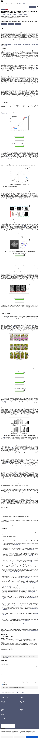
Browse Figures (11, 23)
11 (36, 68)
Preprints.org (3, 711)
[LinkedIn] (5, 636)
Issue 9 (17, 3)
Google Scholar (29, 541)
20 (12, 85)
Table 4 (13, 274)
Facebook (21, 710)
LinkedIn (21, 709)
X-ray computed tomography (17, 44)
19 (16, 80)
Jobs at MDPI (3, 702)
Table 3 (25, 226)
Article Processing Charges (5, 697)
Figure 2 (8, 156)
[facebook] (7, 636)
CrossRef (31, 551)
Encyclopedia (3, 715)
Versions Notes (18, 23)
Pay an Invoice (3, 698)
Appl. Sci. (2, 692)
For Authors (22, 697)
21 (13, 85)
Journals (3, 3)
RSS (17, 692)
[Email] (2, 636)
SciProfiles (2, 714)
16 (25, 76)
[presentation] (7, 230)
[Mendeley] (12, 636)
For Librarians (22, 701)
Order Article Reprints (32, 6)
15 (24, 76)
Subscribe (3, 728)
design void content (4, 45)
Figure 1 (2, 113)
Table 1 (19, 107)
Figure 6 (16, 317)
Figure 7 (3, 401)
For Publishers (22, 702)
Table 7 (2, 369)
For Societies (22, 703)
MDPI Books (3, 710)
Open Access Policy (4, 700)
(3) (37, 268)
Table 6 (35, 368)
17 (26, 76)
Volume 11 (12, 3)
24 (11, 198)
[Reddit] (10, 636)
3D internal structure (26, 44)
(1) (37, 233)
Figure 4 (19, 223)
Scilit (34, 551)
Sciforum (2, 709)
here (8, 657)
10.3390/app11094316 (22, 3)
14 (23, 76)
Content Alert (22, 692)
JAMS (2, 716)
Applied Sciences (7, 3)
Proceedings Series (4, 718)
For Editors (22, 700)
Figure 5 (20, 279)
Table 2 (6, 113)
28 (31, 411)
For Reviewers (22, 698)
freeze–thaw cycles (34, 44)
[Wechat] (9, 636)
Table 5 (32, 368)
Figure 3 (29, 197)
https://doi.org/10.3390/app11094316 (16, 19)
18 (33, 76)
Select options (4, 724)
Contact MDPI (3, 701)
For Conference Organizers (24, 705)
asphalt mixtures (8, 44)
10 (35, 68)
